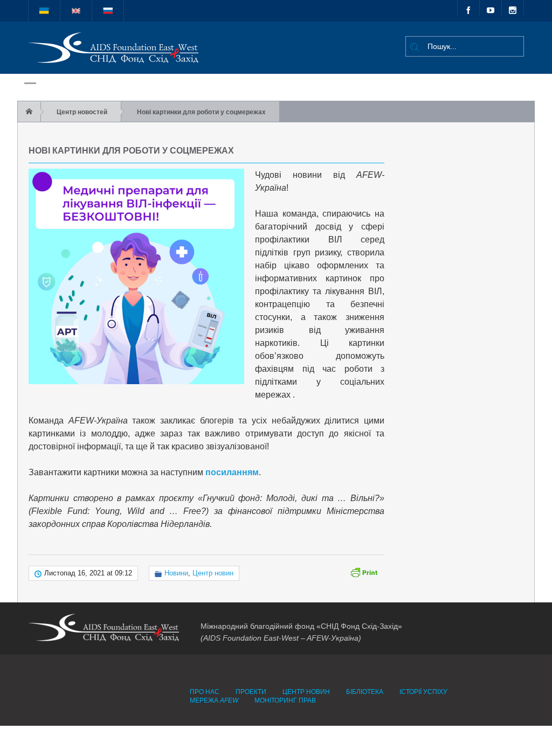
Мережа (214, 700)
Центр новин (212, 573)
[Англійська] (76, 11)
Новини (176, 573)
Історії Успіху (423, 692)
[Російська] (107, 11)
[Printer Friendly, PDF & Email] (364, 571)
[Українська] (44, 11)
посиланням (232, 472)
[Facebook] (468, 7)
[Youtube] (490, 7)
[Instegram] (512, 7)
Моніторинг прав (285, 700)
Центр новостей (82, 112)
